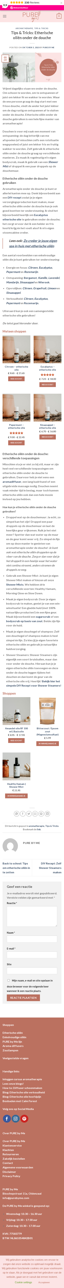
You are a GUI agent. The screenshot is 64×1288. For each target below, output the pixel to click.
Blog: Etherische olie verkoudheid (24, 1092)
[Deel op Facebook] (23, 814)
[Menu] (5, 16)
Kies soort (16, 379)
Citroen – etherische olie (16, 368)
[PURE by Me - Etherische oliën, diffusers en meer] (32, 16)
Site (9, 964)
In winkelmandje (47, 743)
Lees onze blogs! (13, 1083)
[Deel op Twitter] (29, 814)
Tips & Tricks (41, 28)
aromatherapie (24, 28)
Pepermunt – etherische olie (16, 426)
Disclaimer (9, 1171)
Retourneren (11, 1154)
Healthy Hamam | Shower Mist (16, 785)
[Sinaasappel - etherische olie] (47, 408)
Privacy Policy (11, 1176)
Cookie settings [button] (23, 1283)
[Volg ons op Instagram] (16, 1119)
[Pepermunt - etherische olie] (16, 408)
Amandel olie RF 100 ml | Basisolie (16, 730)
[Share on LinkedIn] (47, 814)
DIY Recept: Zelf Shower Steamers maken (50, 868)
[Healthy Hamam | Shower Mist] (16, 766)
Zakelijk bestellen (14, 1158)
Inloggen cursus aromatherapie (22, 1079)
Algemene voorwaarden (18, 1167)
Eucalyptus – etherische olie (47, 368)
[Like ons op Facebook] (7, 1119)
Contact (8, 1162)
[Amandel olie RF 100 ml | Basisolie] (16, 711)
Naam (11, 932)
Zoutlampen (10, 1050)
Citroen (33, 267)
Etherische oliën (13, 1032)
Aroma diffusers (13, 1045)
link (39, 829)
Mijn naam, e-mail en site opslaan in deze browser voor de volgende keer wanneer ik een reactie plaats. (30, 985)
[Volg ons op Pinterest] (24, 1119)
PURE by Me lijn (12, 1041)
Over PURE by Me (14, 1141)
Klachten (8, 1149)
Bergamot (30, 277)
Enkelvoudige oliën (14, 1037)
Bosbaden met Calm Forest (20, 1101)
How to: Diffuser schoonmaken (22, 1087)
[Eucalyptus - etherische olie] (47, 349)
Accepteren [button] (44, 1283)
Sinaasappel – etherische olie (47, 426)
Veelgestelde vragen (16, 1058)
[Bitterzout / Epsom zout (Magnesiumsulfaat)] (47, 711)
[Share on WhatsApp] (16, 814)
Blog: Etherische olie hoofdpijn (22, 1096)
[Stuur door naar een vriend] (35, 814)
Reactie (12, 903)
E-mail (11, 948)
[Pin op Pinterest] (41, 814)
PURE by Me (48, 47)
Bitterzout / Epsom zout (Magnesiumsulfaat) (48, 731)
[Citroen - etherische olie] (16, 349)
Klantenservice (12, 1145)
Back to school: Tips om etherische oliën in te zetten (16, 868)
